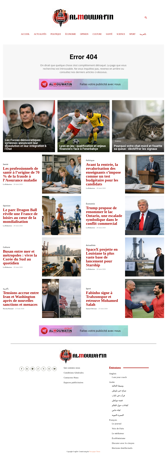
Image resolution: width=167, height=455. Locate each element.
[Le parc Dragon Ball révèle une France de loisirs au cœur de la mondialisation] (61, 215)
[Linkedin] (27, 369)
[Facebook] (21, 369)
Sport (62, 141)
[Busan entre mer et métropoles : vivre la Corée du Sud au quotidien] (61, 257)
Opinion (6, 206)
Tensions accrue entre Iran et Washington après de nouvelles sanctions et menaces (21, 299)
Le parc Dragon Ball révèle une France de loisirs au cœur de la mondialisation (20, 216)
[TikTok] (38, 369)
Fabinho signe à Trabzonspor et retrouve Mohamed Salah (102, 299)
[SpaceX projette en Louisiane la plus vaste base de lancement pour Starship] (144, 257)
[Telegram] (32, 369)
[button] (146, 18)
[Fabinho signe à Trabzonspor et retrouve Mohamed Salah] (144, 298)
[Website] (49, 369)
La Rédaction (7, 184)
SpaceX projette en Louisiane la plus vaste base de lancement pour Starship (102, 257)
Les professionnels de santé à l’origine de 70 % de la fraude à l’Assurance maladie (21, 174)
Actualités (90, 245)
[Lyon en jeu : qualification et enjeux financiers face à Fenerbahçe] (83, 126)
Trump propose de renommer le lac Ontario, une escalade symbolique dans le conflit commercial (104, 216)
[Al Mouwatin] (83, 17)
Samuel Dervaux (91, 309)
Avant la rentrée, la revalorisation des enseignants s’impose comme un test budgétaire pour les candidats (103, 174)
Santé (5, 164)
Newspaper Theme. (94, 451)
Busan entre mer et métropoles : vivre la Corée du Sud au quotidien (20, 257)
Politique (90, 160)
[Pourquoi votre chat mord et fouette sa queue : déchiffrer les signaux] (138, 126)
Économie (90, 204)
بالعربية (8, 135)
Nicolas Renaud (8, 309)
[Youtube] (54, 369)
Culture (6, 247)
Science (118, 141)
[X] (43, 369)
